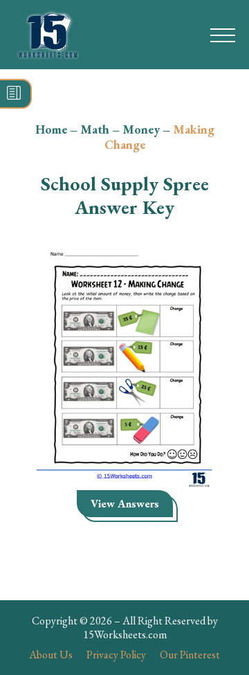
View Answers (125, 503)
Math (94, 129)
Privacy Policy (116, 654)
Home (51, 129)
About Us (51, 654)
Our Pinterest (190, 654)
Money (141, 129)
